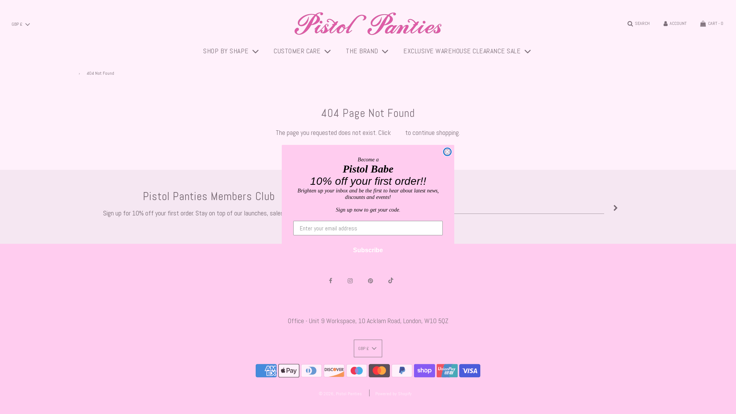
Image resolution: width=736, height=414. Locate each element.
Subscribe (368, 250)
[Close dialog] (447, 152)
